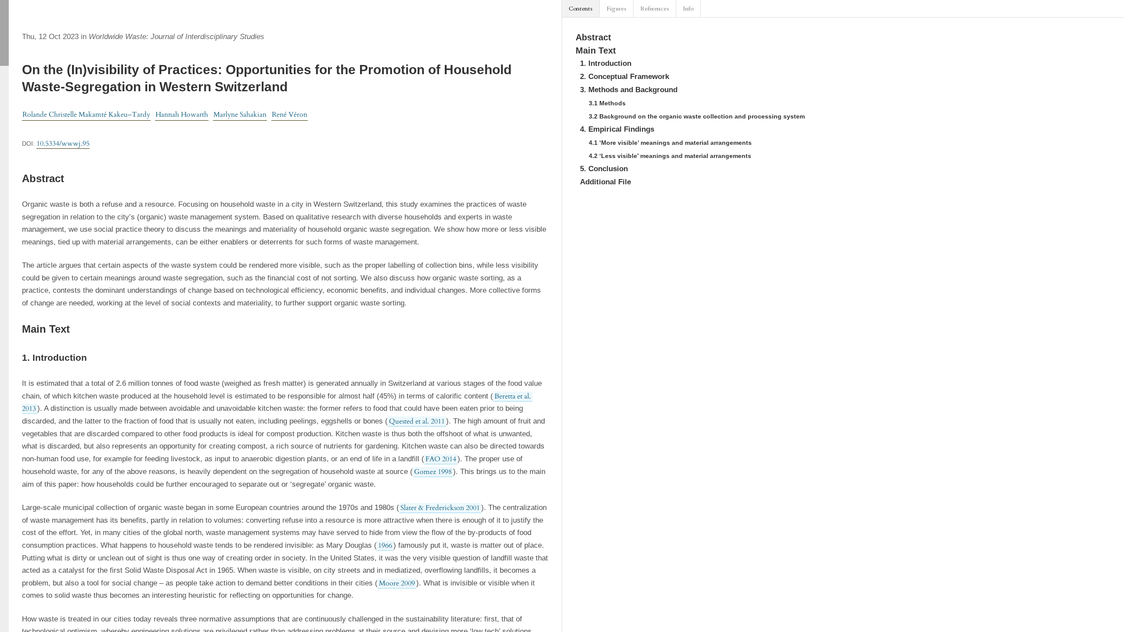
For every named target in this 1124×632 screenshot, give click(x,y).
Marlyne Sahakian (240, 114)
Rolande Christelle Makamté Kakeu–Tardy (86, 114)
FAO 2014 (440, 459)
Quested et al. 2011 (417, 421)
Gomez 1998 (433, 472)
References (654, 9)
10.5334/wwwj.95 (63, 143)
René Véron (289, 114)
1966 (385, 545)
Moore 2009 (397, 583)
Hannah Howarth (181, 114)
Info (688, 9)
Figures (616, 9)
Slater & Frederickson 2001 (440, 508)
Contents (581, 9)
